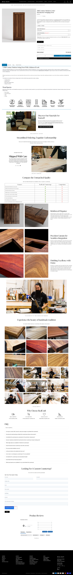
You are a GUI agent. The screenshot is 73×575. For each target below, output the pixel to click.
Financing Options (46, 557)
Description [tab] (4, 64)
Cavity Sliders (45, 558)
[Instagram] (59, 565)
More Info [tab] (9, 64)
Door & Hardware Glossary (34, 559)
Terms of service (38, 573)
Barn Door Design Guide (34, 561)
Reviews (3, 559)
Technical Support (19, 557)
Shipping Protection (19, 559)
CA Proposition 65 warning (20, 562)
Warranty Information (19, 561)
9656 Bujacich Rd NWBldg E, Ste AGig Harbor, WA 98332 (61, 560)
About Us (3, 557)
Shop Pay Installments (47, 560)
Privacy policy (33, 573)
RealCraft (5, 573)
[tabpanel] (36, 541)
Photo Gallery (32, 560)
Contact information (44, 573)
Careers (3, 560)
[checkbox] (47, 535)
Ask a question (45, 531)
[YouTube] (60, 565)
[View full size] (15, 332)
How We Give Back (5, 561)
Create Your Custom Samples (45, 126)
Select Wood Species (41, 28)
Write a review (50, 531)
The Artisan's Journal (33, 562)
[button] (45, 522)
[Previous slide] (33, 159)
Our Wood (31, 557)
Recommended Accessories (43, 58)
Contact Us (4, 558)
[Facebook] (57, 565)
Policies (17, 560)
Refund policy (28, 573)
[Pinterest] (62, 565)
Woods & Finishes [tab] (18, 64)
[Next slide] (65, 159)
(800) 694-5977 (60, 564)
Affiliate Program (46, 559)
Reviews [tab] (23, 532)
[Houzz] (64, 565)
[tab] (29, 532)
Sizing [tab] (13, 64)
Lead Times (18, 558)
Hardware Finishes (33, 558)
